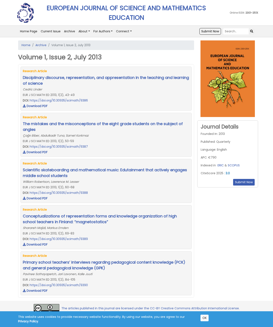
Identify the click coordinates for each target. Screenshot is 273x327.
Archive (69, 31)
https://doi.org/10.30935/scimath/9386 (59, 100)
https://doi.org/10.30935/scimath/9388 (59, 193)
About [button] (82, 31)
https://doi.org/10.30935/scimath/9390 (59, 285)
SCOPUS (234, 165)
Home (26, 45)
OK (204, 318)
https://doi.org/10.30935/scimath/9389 (59, 239)
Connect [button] (122, 31)
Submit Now (210, 31)
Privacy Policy (28, 321)
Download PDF (37, 106)
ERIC (221, 165)
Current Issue (51, 31)
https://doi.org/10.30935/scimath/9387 (59, 146)
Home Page (28, 31)
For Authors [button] (101, 31)
